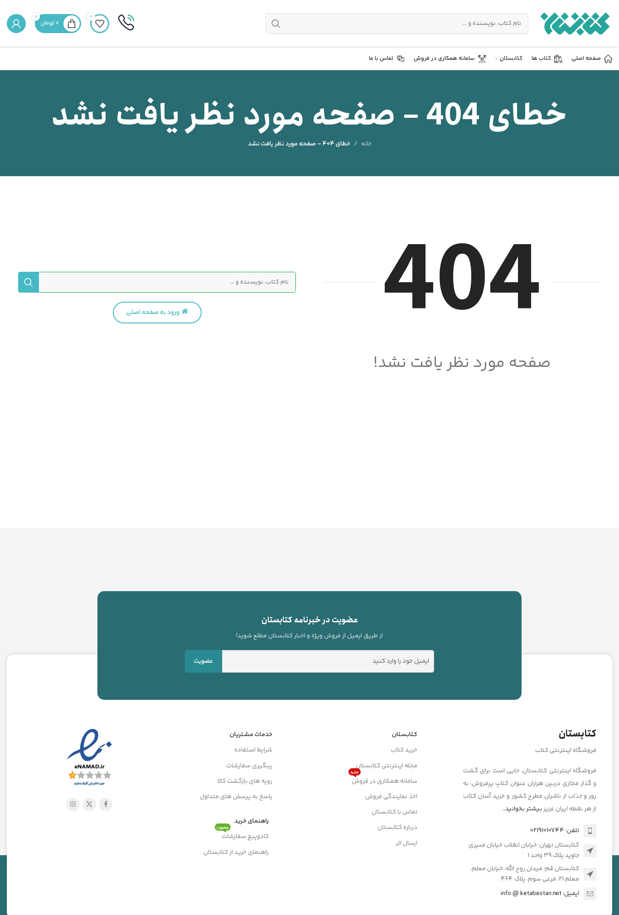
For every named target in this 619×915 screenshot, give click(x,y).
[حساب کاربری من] (16, 23)
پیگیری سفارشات (249, 766)
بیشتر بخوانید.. (522, 809)
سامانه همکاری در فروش (383, 780)
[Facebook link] (105, 804)
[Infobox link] (126, 23)
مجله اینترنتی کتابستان (386, 766)
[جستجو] (28, 282)
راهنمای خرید (251, 821)
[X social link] (89, 804)
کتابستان (404, 735)
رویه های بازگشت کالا (245, 781)
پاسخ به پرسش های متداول (236, 797)
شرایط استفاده (253, 750)
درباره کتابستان (397, 828)
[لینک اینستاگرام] (73, 804)
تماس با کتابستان (394, 812)
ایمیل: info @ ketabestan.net (540, 894)
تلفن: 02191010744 (554, 831)
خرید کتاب (404, 750)
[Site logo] (574, 24)
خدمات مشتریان (251, 735)
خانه (366, 144)
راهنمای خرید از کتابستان (236, 852)
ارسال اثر (406, 843)
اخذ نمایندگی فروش (391, 797)
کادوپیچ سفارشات (243, 835)
